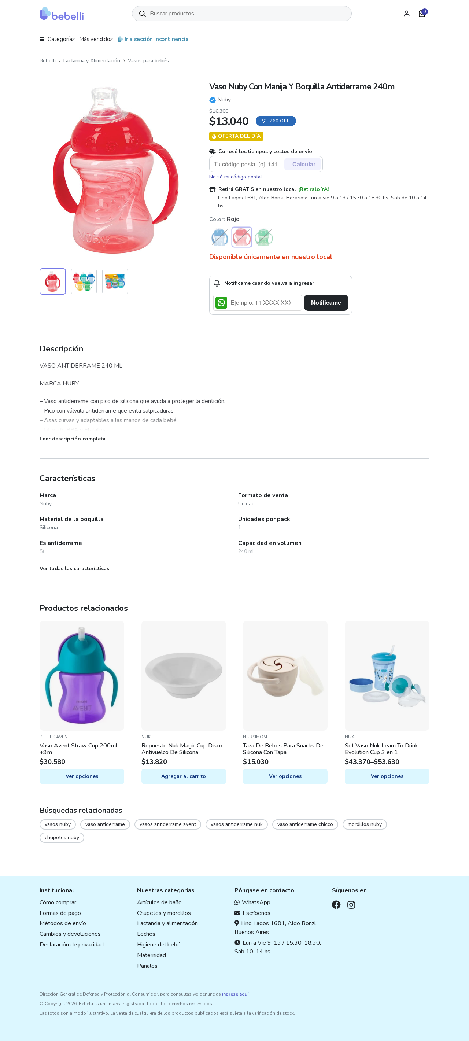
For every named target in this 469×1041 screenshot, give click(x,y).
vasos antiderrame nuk (237, 824)
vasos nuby (58, 824)
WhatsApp (256, 902)
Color (216, 219)
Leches (146, 934)
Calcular (303, 164)
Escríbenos (256, 913)
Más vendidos (96, 39)
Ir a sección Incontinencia (157, 39)
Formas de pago (60, 913)
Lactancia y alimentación (167, 923)
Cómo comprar (58, 902)
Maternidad (151, 955)
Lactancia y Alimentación (91, 60)
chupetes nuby (62, 837)
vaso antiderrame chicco (305, 824)
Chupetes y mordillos (164, 913)
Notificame (326, 302)
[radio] (219, 237)
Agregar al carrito (183, 776)
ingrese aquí (235, 994)
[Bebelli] (62, 13)
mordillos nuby (365, 824)
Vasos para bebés (148, 60)
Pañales (147, 966)
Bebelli (48, 60)
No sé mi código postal (235, 176)
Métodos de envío (63, 923)
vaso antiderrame (105, 824)
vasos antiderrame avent (168, 824)
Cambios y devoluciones (70, 934)
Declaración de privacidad (72, 945)
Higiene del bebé (159, 945)
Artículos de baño (159, 902)
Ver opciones (82, 776)
